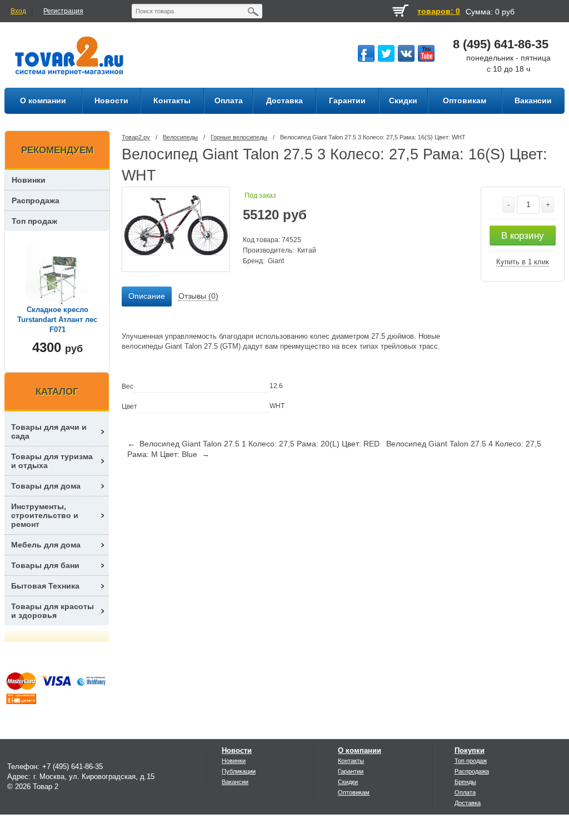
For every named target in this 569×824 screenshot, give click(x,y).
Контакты (351, 760)
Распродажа (35, 200)
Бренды (465, 781)
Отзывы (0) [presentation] (198, 296)
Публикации (239, 771)
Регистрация (63, 11)
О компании (359, 750)
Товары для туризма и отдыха (52, 461)
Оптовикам (354, 792)
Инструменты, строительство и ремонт (44, 515)
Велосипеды (180, 137)
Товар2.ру (136, 137)
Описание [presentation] (146, 296)
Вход (18, 11)
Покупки (470, 750)
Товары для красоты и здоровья (52, 611)
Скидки (348, 781)
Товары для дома (46, 485)
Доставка (468, 803)
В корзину (522, 235)
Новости (237, 750)
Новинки (29, 179)
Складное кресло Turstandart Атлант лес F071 (57, 319)
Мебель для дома (46, 544)
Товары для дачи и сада (49, 431)
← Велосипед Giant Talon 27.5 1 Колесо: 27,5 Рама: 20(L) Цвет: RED (253, 443)
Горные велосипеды (239, 137)
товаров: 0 (438, 11)
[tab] (147, 297)
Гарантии (350, 771)
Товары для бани (45, 565)
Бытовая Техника (45, 585)
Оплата (465, 792)
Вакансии (235, 781)
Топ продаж (34, 221)
